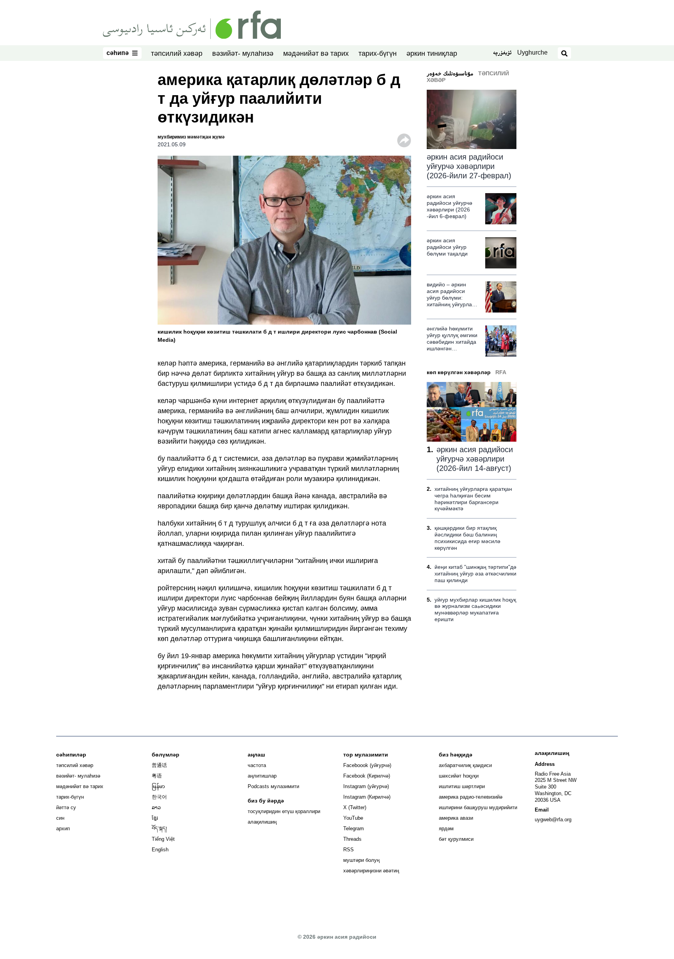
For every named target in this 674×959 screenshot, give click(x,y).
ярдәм (446, 828)
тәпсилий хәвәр (176, 53)
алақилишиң (262, 822)
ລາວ (156, 807)
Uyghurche (532, 52)
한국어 (159, 797)
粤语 (157, 776)
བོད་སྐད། (159, 828)
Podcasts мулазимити (273, 786)
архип (63, 828)
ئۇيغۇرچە (502, 53)
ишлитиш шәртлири (462, 786)
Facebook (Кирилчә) (366, 776)
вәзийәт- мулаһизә (242, 53)
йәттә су (66, 807)
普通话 (159, 765)
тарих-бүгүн (377, 53)
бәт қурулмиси (456, 839)
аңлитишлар (262, 776)
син (60, 818)
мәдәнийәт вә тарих (316, 53)
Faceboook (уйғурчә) (367, 765)
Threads (352, 839)
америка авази (456, 818)
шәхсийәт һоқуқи (459, 776)
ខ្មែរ (155, 818)
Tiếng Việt (163, 839)
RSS (348, 849)
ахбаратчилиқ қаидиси (465, 765)
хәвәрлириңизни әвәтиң (371, 871)
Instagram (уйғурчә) (366, 786)
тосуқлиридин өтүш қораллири (284, 811)
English (160, 849)
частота (257, 765)
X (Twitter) (354, 807)
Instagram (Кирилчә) (366, 797)
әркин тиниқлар (431, 53)
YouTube (353, 818)
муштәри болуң (361, 860)
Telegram (353, 828)
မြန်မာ (158, 786)
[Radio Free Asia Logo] (192, 24)
